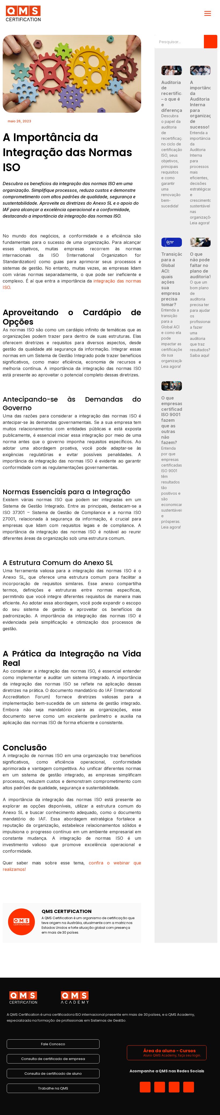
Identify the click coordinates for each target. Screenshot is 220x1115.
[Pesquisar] (210, 41)
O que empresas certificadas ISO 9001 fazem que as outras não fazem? (174, 420)
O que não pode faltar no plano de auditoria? (200, 265)
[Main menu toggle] (208, 13)
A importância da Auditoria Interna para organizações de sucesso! (204, 105)
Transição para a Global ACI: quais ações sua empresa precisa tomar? (172, 279)
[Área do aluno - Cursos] (136, 1052)
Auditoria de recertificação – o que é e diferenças (176, 96)
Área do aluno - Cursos (169, 1051)
